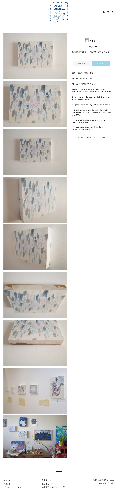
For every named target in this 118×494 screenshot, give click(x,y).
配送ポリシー (47, 484)
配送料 (79, 51)
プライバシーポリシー (13, 487)
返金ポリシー (47, 480)
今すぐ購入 (101, 63)
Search (6, 480)
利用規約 (7, 484)
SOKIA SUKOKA (107, 480)
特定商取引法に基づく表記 (53, 487)
